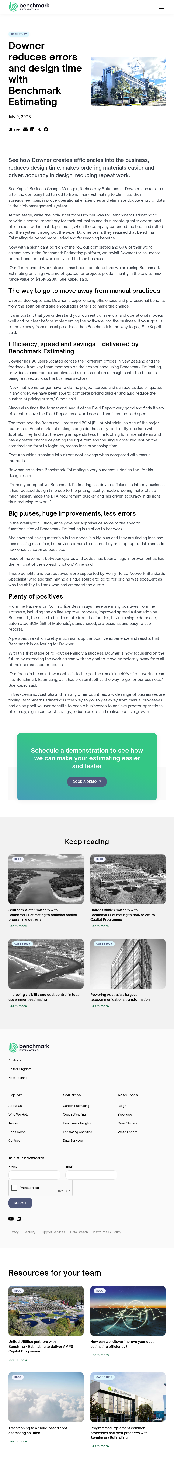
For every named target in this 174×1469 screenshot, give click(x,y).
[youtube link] (11, 1218)
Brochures (125, 1114)
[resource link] (46, 879)
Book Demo (17, 1132)
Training (14, 1123)
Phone (13, 1166)
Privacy (13, 1232)
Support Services (53, 1232)
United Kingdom (19, 1069)
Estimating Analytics (77, 1132)
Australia (14, 1060)
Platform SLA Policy (107, 1232)
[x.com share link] (39, 129)
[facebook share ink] (45, 129)
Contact (14, 1140)
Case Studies (127, 1123)
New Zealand (17, 1078)
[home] (29, 7)
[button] (161, 7)
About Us (15, 1106)
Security (29, 1232)
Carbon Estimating (76, 1106)
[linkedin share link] (32, 129)
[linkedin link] (18, 1218)
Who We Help (18, 1114)
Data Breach (79, 1232)
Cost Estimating (74, 1114)
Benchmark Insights (77, 1123)
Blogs (122, 1106)
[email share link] (25, 129)
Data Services (73, 1140)
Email (69, 1166)
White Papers (127, 1132)
